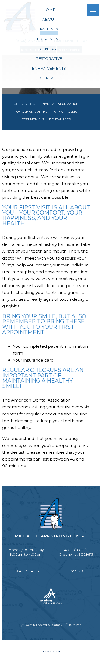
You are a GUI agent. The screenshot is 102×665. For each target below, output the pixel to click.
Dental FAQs (60, 119)
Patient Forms (64, 112)
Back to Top (51, 651)
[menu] (93, 10)
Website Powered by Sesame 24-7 (47, 624)
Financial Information (59, 104)
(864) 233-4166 (26, 571)
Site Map (75, 624)
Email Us (76, 571)
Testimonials (33, 119)
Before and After (31, 112)
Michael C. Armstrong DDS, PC (51, 536)
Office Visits (24, 104)
